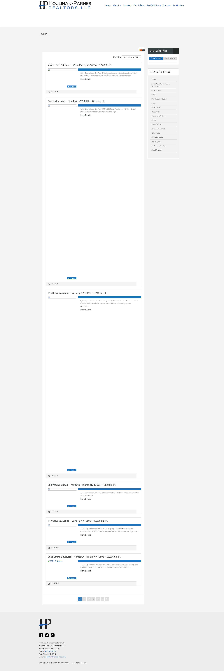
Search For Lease (170, 58)
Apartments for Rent (158, 116)
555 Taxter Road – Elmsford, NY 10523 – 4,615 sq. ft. (76, 101)
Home (108, 5)
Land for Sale (156, 90)
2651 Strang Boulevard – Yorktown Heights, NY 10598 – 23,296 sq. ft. (84, 556)
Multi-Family (156, 107)
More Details (85, 79)
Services (127, 5)
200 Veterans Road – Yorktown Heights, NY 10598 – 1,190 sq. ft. (82, 485)
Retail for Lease (157, 150)
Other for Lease (157, 124)
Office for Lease (157, 137)
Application (178, 5)
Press (166, 5)
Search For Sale (156, 58)
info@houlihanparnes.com (55, 657)
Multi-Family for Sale (159, 146)
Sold (153, 95)
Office (154, 120)
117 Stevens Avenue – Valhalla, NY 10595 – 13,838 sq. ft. (78, 520)
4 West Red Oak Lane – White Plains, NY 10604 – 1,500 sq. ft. (80, 65)
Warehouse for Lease (159, 99)
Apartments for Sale (158, 129)
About (116, 5)
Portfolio (138, 5)
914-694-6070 (49, 651)
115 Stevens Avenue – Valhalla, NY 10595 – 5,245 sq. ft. (77, 293)
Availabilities (153, 5)
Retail (154, 80)
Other (154, 103)
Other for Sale (156, 133)
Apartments (156, 112)
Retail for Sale (156, 141)
